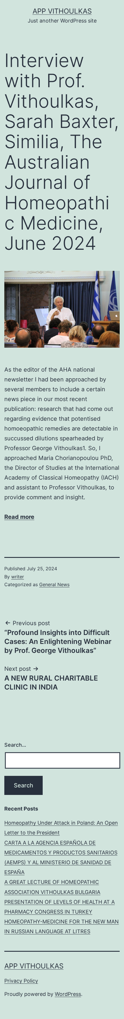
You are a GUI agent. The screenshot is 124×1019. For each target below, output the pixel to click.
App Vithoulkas (62, 11)
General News (54, 584)
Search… (15, 745)
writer (17, 577)
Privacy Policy (21, 981)
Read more (19, 516)
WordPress (68, 994)
